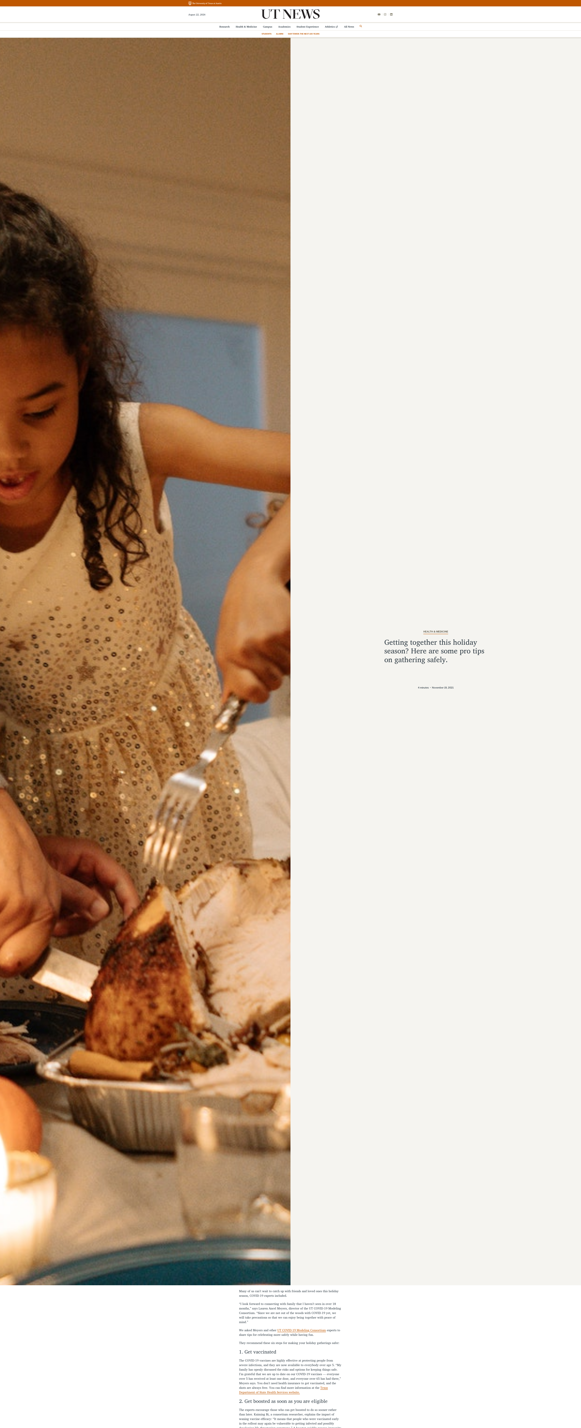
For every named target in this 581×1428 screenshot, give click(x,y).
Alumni (279, 34)
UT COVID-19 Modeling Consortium (301, 1330)
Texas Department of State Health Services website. (283, 1390)
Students (266, 34)
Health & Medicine (246, 27)
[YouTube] (379, 14)
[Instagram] (385, 14)
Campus (267, 27)
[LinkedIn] (391, 14)
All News (349, 27)
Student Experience (308, 27)
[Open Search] (360, 26)
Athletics (330, 27)
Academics (284, 27)
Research (224, 27)
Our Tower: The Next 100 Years (303, 34)
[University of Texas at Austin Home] (205, 3)
